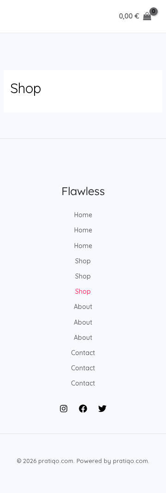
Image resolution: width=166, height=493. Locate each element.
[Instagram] (63, 408)
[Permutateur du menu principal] (20, 16)
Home (83, 215)
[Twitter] (102, 408)
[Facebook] (83, 408)
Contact (83, 353)
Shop (83, 261)
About (83, 307)
